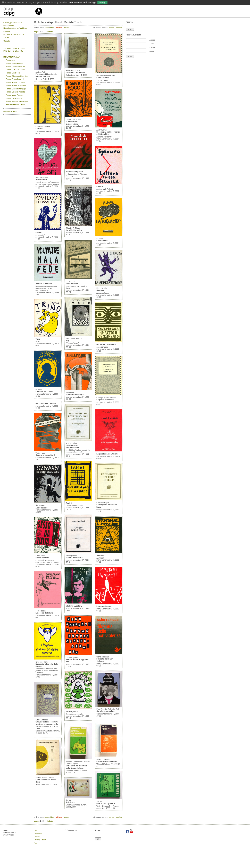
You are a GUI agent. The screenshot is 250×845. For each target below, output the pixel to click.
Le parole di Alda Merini (107, 454)
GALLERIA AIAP (10, 111)
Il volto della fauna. (74, 557)
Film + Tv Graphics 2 (105, 804)
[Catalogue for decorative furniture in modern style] (47, 717)
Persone (6, 31)
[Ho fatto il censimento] (108, 341)
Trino (38, 339)
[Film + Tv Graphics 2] (108, 798)
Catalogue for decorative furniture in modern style (47, 723)
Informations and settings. (83, 2)
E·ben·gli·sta (72, 711)
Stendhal (100, 555)
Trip (67, 340)
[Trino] (47, 336)
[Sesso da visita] (47, 553)
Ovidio (38, 232)
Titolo (151, 44)
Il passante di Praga (75, 394)
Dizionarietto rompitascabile (72, 446)
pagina (36, 32)
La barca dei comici (44, 391)
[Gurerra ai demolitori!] (47, 450)
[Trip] (78, 335)
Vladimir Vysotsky (74, 606)
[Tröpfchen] (78, 797)
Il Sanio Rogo (72, 121)
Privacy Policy (40, 840)
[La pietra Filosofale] (108, 395)
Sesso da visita (42, 558)
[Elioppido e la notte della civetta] (47, 659)
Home (36, 830)
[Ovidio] (47, 229)
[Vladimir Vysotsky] (78, 603)
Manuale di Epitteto (74, 172)
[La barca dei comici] (47, 386)
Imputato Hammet (104, 606)
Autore (152, 40)
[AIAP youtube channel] (131, 832)
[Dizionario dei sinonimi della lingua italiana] (78, 759)
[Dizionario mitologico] (78, 67)
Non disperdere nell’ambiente (15, 28)
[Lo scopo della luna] (47, 608)
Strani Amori (41, 179)
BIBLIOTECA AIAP (11, 57)
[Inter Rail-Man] (78, 278)
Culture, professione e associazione (12, 24)
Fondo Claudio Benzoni (15, 66)
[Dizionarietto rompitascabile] (78, 440)
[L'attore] (47, 124)
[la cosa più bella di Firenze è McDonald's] (108, 127)
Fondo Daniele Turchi (15, 105)
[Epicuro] (108, 183)
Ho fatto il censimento (106, 344)
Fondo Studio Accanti (14, 63)
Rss (35, 843)
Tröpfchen (70, 802)
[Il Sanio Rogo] (78, 116)
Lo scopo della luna (44, 613)
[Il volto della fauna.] (78, 552)
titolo (52, 28)
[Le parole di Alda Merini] (108, 451)
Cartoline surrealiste (105, 711)
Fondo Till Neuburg (14, 98)
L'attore (39, 129)
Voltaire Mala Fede (44, 284)
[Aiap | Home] (39, 16)
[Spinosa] (108, 285)
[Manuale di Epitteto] (78, 169)
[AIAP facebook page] (127, 832)
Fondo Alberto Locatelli (15, 82)
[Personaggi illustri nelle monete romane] (47, 69)
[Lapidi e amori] (108, 72)
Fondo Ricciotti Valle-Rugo (17, 101)
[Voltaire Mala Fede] (47, 281)
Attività (6, 38)
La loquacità (101, 240)
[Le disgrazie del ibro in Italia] (108, 500)
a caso (66, 28)
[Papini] (78, 500)
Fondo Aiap (10, 60)
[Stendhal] (108, 552)
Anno (151, 51)
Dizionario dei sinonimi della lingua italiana (76, 767)
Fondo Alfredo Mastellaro (16, 86)
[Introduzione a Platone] (108, 756)
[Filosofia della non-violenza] (108, 654)
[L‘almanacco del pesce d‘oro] (47, 775)
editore (59, 28)
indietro (50, 32)
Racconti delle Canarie (46, 403)
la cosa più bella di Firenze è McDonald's (108, 133)
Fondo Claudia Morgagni (16, 89)
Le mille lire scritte (74, 230)
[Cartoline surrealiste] (108, 706)
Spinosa (100, 290)
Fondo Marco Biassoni (15, 70)
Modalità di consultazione (13, 34)
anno (47, 28)
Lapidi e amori (102, 78)
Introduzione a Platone (106, 761)
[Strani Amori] (47, 174)
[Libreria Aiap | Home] (19, 12)
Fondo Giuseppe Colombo (17, 76)
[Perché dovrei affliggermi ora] (78, 654)
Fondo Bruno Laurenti (15, 79)
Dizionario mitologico (75, 72)
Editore (152, 47)
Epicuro (99, 186)
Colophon (38, 833)
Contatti (6, 41)
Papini (69, 503)
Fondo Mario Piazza (14, 95)
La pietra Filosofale (105, 400)
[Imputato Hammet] (108, 603)
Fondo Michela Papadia (15, 92)
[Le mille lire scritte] (78, 225)
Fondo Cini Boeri (13, 73)
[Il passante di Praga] (78, 389)
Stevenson (40, 505)
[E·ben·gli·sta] (78, 708)
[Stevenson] (47, 502)
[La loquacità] (108, 235)
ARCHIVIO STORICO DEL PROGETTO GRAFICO (14, 50)
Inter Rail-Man (72, 283)
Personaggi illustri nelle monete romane (46, 75)
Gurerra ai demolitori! (45, 455)
